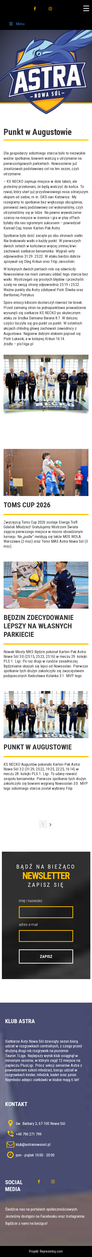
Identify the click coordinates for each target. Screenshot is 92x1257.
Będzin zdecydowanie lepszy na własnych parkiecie (39, 626)
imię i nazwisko (30, 900)
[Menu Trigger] (86, 8)
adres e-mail (28, 924)
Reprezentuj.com (51, 1251)
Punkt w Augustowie (38, 747)
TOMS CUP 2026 (27, 505)
